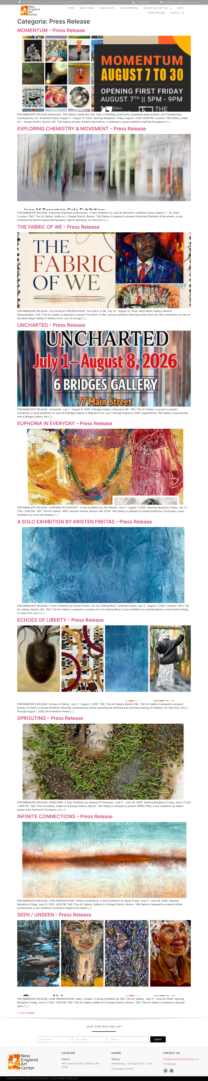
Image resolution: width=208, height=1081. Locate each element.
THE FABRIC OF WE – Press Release (58, 227)
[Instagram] (165, 1070)
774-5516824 (169, 1064)
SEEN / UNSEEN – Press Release (54, 915)
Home (71, 8)
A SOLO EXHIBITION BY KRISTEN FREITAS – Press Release (84, 522)
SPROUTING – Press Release (50, 718)
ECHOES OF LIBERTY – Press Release (60, 620)
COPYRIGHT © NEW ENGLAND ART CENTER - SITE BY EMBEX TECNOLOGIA (42, 1079)
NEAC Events (107, 8)
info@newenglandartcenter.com (181, 1059)
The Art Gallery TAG (155, 8)
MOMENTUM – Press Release (51, 30)
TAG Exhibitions (129, 8)
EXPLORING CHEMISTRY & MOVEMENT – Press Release (81, 129)
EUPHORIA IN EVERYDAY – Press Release (64, 423)
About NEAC (87, 8)
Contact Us (177, 12)
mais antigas (26, 1012)
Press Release (156, 12)
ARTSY (180, 8)
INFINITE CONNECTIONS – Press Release (65, 816)
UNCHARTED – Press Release (51, 325)
